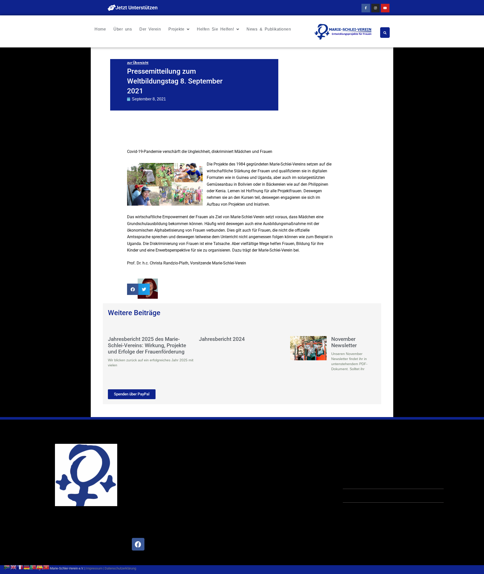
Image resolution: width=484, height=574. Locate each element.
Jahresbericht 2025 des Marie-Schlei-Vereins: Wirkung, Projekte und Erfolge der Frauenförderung (147, 345)
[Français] (20, 566)
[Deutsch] (26, 566)
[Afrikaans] (7, 566)
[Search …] (385, 32)
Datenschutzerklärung (120, 568)
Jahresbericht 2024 (222, 339)
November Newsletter (344, 342)
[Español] (40, 566)
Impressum (94, 568)
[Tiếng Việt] (46, 566)
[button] (132, 289)
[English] (13, 566)
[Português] (33, 566)
